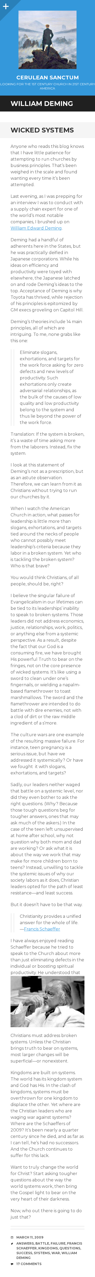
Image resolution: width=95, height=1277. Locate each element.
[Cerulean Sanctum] (47, 40)
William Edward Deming (36, 228)
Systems (42, 1253)
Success (24, 1253)
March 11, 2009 (29, 1237)
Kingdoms (48, 1248)
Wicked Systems (42, 130)
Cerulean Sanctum (47, 77)
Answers (25, 1243)
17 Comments (28, 1264)
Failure (58, 1243)
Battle (42, 1243)
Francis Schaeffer (42, 929)
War (55, 1253)
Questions (69, 1248)
